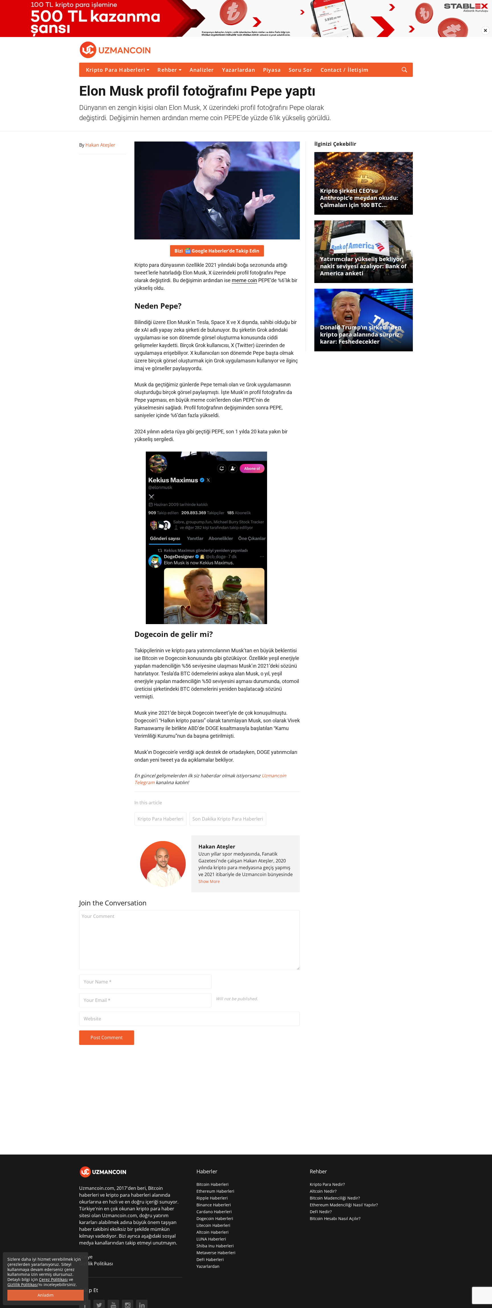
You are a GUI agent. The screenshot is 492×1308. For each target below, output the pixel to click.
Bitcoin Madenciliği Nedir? (335, 1198)
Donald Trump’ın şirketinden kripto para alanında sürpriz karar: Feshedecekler (360, 334)
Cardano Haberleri (214, 1211)
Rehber (167, 69)
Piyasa (272, 69)
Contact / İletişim (345, 69)
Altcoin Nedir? (323, 1191)
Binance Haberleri (213, 1204)
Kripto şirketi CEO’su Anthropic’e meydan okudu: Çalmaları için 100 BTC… (359, 198)
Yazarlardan (238, 69)
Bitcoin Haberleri (212, 1184)
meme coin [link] (244, 280)
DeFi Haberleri (210, 1259)
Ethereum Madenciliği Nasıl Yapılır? (344, 1204)
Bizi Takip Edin (217, 251)
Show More (209, 881)
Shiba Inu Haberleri (215, 1245)
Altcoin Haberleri (212, 1232)
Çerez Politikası (53, 1279)
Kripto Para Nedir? (327, 1184)
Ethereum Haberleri (215, 1191)
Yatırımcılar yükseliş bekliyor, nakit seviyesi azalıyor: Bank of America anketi (363, 266)
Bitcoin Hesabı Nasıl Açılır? (335, 1218)
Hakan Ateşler (216, 846)
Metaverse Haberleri (215, 1252)
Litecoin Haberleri (213, 1225)
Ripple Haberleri (212, 1198)
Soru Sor (301, 69)
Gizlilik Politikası (96, 1263)
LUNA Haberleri (211, 1239)
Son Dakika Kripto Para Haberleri (227, 819)
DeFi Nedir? (321, 1211)
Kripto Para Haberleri (115, 69)
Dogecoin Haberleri (214, 1218)
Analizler (202, 69)
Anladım (46, 1295)
